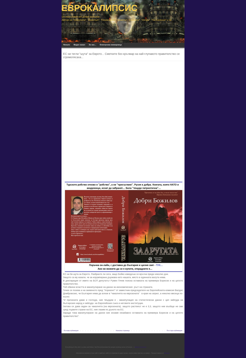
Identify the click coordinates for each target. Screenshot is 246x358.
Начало (66, 45)
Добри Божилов (140, 347)
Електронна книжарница (111, 45)
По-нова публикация (71, 330)
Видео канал (79, 45)
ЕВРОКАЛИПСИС (99, 8)
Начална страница (123, 330)
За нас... (92, 45)
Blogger (167, 353)
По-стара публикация (174, 330)
